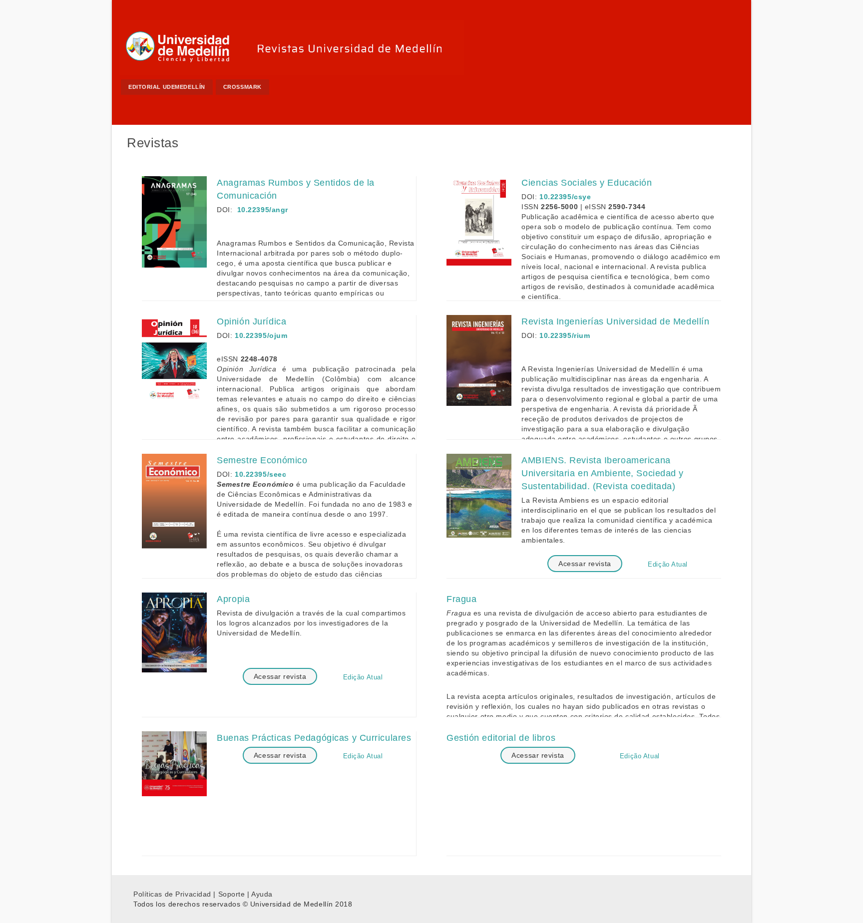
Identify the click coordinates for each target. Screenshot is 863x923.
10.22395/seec (260, 474)
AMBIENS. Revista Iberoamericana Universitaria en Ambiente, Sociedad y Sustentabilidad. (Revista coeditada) (602, 473)
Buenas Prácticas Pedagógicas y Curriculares (314, 738)
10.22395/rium (564, 335)
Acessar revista (584, 564)
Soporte (231, 894)
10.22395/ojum (261, 335)
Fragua (461, 599)
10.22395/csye (565, 197)
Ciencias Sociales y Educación (586, 183)
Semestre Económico (262, 460)
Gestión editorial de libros (500, 738)
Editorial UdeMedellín (166, 87)
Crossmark (242, 87)
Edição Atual (668, 564)
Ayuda (262, 894)
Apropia (233, 599)
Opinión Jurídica (251, 321)
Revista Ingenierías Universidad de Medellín (615, 321)
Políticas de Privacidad (172, 894)
